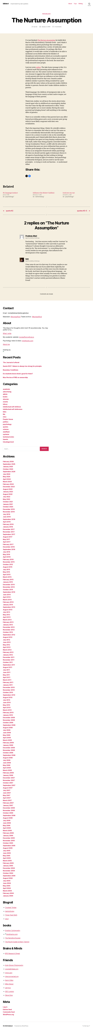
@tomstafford (15, 317)
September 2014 (9, 592)
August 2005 (7, 848)
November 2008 (9, 750)
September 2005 (9, 846)
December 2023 (9, 487)
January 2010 (8, 715)
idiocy (5, 404)
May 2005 (6, 856)
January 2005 (8, 866)
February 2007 (8, 803)
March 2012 (7, 650)
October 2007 (8, 783)
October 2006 (8, 813)
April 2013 (6, 617)
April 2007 (7, 798)
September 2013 (9, 607)
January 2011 (8, 685)
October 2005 (8, 843)
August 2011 (7, 667)
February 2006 (8, 833)
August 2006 (8, 818)
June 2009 (7, 733)
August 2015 (7, 567)
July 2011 (6, 670)
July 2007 (6, 790)
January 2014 (8, 605)
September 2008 (9, 755)
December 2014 (9, 584)
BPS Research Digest (12, 953)
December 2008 (9, 748)
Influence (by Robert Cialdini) (43, 193)
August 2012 (7, 637)
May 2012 (6, 645)
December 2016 (9, 547)
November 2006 (9, 810)
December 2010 (9, 687)
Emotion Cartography (12, 930)
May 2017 (6, 539)
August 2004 (8, 878)
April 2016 (6, 557)
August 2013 (7, 610)
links (4, 412)
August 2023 (7, 489)
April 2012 (6, 647)
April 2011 (6, 677)
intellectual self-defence (12, 407)
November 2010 (9, 690)
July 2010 (6, 700)
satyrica (8, 988)
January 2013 (8, 625)
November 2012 (9, 630)
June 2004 (7, 883)
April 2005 (7, 858)
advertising (7, 392)
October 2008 (8, 753)
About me (6, 344)
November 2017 (9, 532)
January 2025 (8, 466)
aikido (5, 394)
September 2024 (9, 472)
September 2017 (9, 534)
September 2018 (9, 519)
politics (5, 422)
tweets (5, 439)
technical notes (8, 437)
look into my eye (69, 193)
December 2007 (9, 778)
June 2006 (7, 823)
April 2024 (7, 479)
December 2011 (8, 657)
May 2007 (6, 795)
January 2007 (8, 805)
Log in (5, 1007)
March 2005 (7, 861)
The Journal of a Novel (11, 362)
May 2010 (6, 705)
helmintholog (9, 911)
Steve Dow (9, 995)
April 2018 (6, 522)
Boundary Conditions (10, 370)
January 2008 (8, 775)
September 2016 (9, 549)
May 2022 (6, 499)
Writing (80, 3)
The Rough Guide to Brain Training (17, 942)
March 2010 (7, 710)
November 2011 (8, 660)
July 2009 (6, 730)
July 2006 (6, 820)
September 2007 (9, 785)
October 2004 (8, 873)
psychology (46, 13)
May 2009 (6, 735)
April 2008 (7, 768)
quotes (5, 427)
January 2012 (8, 655)
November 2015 (9, 562)
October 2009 (8, 723)
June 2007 (7, 793)
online (38, 67)
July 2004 (6, 881)
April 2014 (6, 597)
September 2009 (9, 725)
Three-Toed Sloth (11, 915)
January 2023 (8, 492)
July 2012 (6, 640)
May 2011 (6, 675)
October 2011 (8, 662)
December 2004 (9, 868)
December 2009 (9, 717)
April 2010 (6, 707)
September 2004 (9, 876)
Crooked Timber (10, 907)
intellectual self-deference (12, 409)
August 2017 (7, 537)
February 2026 (8, 461)
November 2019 (9, 512)
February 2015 (8, 579)
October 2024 (8, 469)
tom (36, 26)
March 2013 (7, 620)
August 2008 (8, 758)
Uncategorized (8, 442)
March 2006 (7, 830)
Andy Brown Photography (14, 965)
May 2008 (6, 765)
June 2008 (7, 763)
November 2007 (9, 780)
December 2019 (9, 509)
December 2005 (9, 838)
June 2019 (7, 517)
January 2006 (8, 835)
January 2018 (8, 527)
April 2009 (7, 738)
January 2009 (8, 745)
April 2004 (7, 888)
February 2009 (8, 743)
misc (4, 417)
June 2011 (6, 672)
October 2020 (8, 507)
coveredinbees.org (11, 969)
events (5, 402)
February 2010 (8, 712)
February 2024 (8, 484)
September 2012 (9, 635)
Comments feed (9, 1012)
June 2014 (7, 595)
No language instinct (10, 193)
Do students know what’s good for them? (18, 374)
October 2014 (8, 590)
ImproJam (8, 973)
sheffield (6, 432)
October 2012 (8, 632)
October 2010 (8, 692)
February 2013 (8, 622)
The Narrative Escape (12, 938)
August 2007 (7, 788)
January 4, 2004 (45, 26)
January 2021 (8, 504)
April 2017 (6, 542)
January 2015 (8, 582)
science (6, 429)
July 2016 (6, 552)
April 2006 (7, 828)
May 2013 (6, 615)
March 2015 (7, 577)
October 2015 (8, 564)
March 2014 (7, 600)
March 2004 (7, 891)
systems (6, 434)
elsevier (6, 399)
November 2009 (9, 720)
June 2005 (7, 853)
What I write (7, 333)
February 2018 (8, 524)
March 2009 (7, 740)
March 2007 (7, 800)
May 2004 (6, 886)
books (5, 397)
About (70, 3)
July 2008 (6, 760)
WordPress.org (8, 1014)
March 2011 (7, 680)
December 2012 (9, 627)
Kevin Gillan (9, 980)
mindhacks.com (27, 341)
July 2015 (6, 569)
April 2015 (6, 574)
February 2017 (8, 544)
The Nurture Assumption (46, 40)
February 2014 (8, 602)
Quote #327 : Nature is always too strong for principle (22, 366)
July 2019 (6, 514)
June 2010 (7, 702)
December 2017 (9, 529)
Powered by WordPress (21, 1026)
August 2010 (7, 697)
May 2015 (6, 572)
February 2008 (8, 773)
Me (4, 414)
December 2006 (9, 808)
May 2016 (6, 554)
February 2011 (8, 682)
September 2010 (9, 695)
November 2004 (9, 871)
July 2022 (6, 497)
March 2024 (7, 482)
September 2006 (9, 815)
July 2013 (6, 612)
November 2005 (9, 841)
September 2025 (9, 464)
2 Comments (57, 26)
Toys (75, 3)
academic (6, 389)
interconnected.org (12, 976)
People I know (8, 419)
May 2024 (6, 477)
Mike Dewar (9, 984)
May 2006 (6, 825)
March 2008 (7, 770)
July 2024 (6, 474)
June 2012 (7, 642)
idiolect (6, 4)
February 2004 (8, 893)
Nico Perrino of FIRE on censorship (15, 377)
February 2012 (8, 652)
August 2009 (8, 728)
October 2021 (8, 502)
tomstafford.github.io (26, 337)
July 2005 (6, 851)
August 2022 (7, 494)
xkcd (7, 919)
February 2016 (8, 559)
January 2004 (8, 896)
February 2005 (8, 863)
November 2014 (9, 587)
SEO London (9, 991)
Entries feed (7, 1009)
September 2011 (9, 665)
